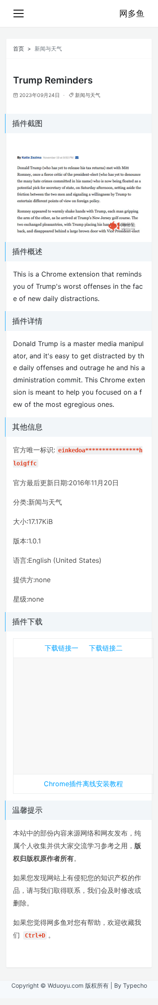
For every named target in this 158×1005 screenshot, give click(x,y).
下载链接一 (61, 648)
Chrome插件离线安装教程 (83, 783)
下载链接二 (106, 648)
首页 (18, 48)
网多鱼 (132, 13)
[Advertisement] (83, 714)
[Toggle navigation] (18, 13)
